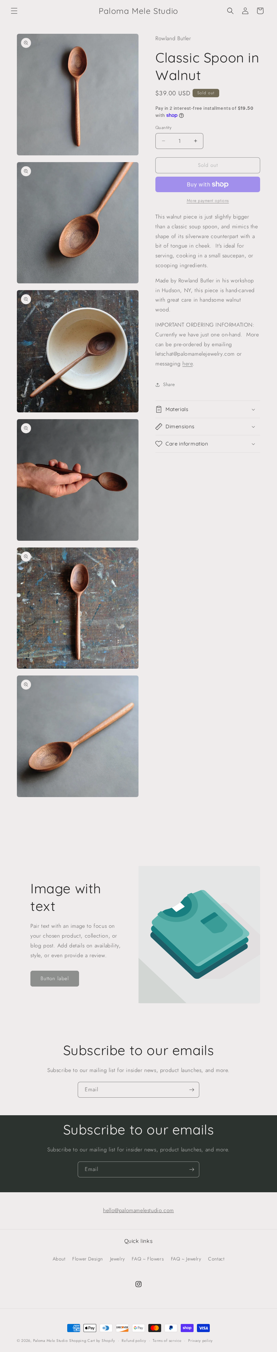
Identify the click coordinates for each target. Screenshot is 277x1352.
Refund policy (134, 1340)
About (59, 1258)
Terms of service (167, 1340)
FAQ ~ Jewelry (186, 1258)
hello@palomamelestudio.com (138, 1210)
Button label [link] (55, 978)
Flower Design (87, 1258)
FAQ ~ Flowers (148, 1258)
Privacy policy (200, 1340)
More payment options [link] (208, 201)
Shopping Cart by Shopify (92, 1340)
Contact (216, 1258)
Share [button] (169, 384)
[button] (14, 10)
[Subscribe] (191, 1090)
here (187, 363)
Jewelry (117, 1258)
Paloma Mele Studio (50, 1340)
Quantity (163, 127)
